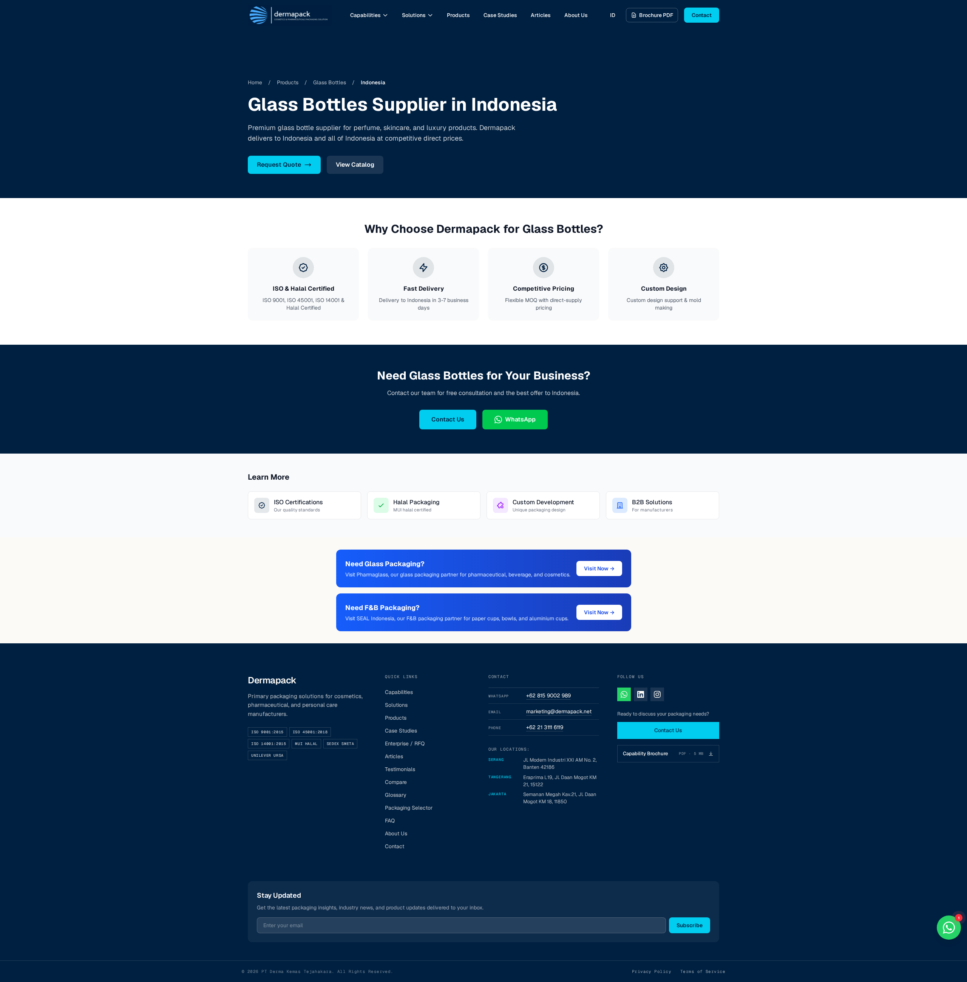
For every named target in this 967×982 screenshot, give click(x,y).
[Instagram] (657, 694)
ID (612, 15)
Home (255, 82)
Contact (702, 15)
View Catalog (355, 165)
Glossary (395, 794)
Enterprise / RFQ (405, 743)
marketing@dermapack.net (559, 711)
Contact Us (447, 419)
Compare (396, 782)
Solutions (414, 15)
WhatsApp (520, 419)
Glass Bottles (329, 82)
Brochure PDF (656, 15)
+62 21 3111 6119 (544, 727)
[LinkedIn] (640, 694)
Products (458, 15)
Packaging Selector (409, 807)
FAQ (390, 820)
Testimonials (400, 769)
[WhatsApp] (624, 694)
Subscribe (690, 925)
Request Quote (279, 165)
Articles (541, 15)
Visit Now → (599, 568)
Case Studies (500, 15)
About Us (576, 15)
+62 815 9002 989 (548, 695)
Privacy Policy (651, 971)
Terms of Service (702, 971)
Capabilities (365, 15)
